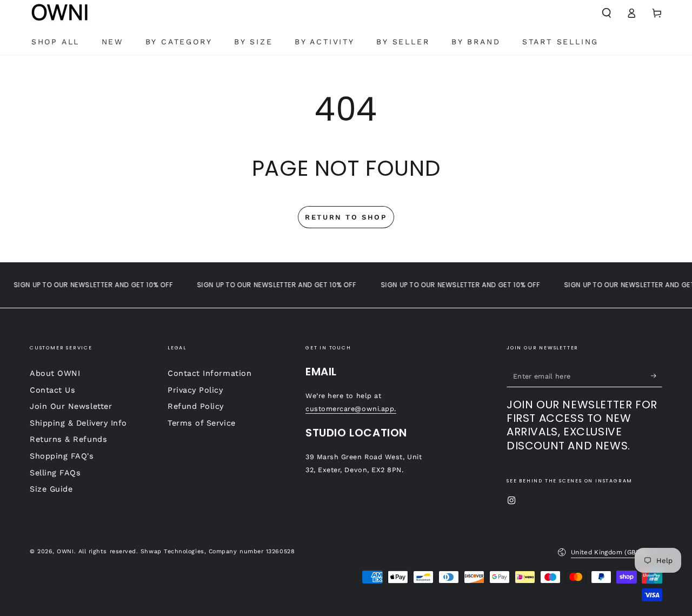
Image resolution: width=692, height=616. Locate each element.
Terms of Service (202, 423)
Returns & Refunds (68, 439)
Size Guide (51, 489)
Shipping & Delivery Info (78, 423)
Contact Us (52, 390)
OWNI (65, 551)
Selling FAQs (55, 472)
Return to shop (346, 217)
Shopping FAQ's (62, 456)
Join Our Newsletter (71, 406)
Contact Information (209, 373)
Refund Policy (196, 406)
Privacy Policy (195, 390)
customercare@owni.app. (350, 409)
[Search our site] (606, 13)
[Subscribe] (656, 376)
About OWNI (55, 373)
